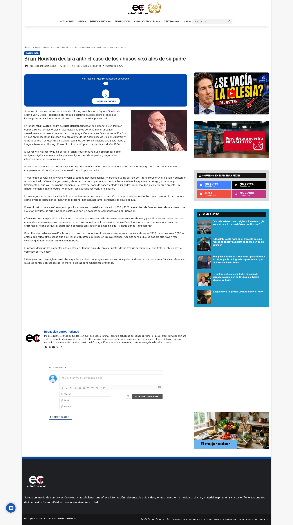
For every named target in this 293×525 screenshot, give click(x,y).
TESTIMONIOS (171, 21)
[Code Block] (92, 387)
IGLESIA (82, 21)
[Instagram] (57, 347)
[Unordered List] (84, 387)
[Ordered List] (80, 387)
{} (101, 387)
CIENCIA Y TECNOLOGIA (147, 21)
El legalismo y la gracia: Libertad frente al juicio (238, 291)
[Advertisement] (146, 36)
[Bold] (62, 387)
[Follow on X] (55, 66)
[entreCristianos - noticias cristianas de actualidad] (146, 8)
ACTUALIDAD (67, 21)
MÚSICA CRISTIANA (100, 21)
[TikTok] (61, 347)
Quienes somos (179, 519)
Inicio (28, 47)
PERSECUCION (122, 21)
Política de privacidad (225, 519)
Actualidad (55, 47)
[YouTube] (53, 347)
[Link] (97, 387)
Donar (241, 519)
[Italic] (67, 387)
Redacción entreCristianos (42, 66)
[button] (231, 93)
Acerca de (251, 519)
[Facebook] (46, 347)
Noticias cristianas (41, 47)
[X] (50, 347)
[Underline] (71, 387)
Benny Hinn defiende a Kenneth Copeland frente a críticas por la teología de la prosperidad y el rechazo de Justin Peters (239, 259)
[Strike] (75, 387)
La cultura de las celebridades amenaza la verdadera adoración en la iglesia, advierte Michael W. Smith (236, 277)
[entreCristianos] (36, 493)
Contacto (263, 519)
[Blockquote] (88, 387)
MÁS (186, 21)
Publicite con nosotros (200, 519)
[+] (105, 387)
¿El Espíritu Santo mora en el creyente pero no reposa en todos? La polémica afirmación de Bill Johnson (238, 242)
